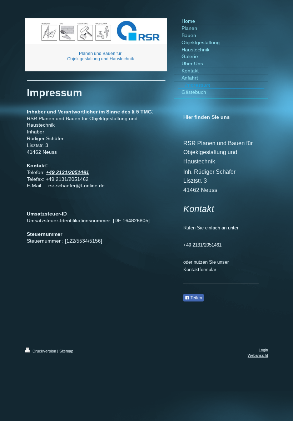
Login (263, 350)
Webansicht (258, 355)
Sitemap (66, 351)
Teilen (195, 297)
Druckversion (44, 351)
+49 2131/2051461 (67, 172)
